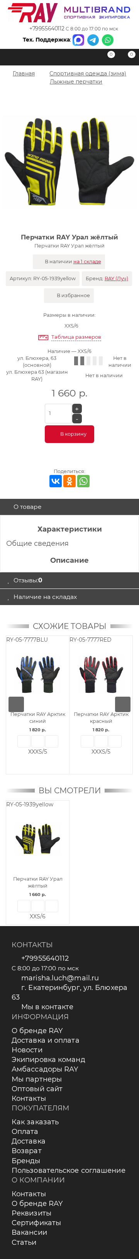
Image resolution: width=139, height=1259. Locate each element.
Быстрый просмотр (24, 741)
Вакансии (29, 1232)
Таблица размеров (76, 337)
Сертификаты (36, 1223)
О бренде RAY (37, 1031)
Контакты (29, 1098)
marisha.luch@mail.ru (60, 978)
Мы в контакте (47, 1007)
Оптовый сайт (37, 1089)
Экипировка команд (48, 1059)
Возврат (27, 1151)
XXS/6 (71, 326)
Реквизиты (31, 1213)
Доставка (29, 1141)
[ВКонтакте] (55, 481)
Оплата (25, 1131)
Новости (27, 1050)
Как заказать (35, 1122)
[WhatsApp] (83, 481)
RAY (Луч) (116, 278)
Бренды (26, 1161)
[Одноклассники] (69, 481)
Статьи (24, 1242)
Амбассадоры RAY (45, 1069)
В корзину (73, 434)
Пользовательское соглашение (68, 1170)
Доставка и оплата (46, 1040)
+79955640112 (46, 28)
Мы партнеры (37, 1079)
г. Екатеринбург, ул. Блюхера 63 (69, 992)
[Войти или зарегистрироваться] (87, 58)
